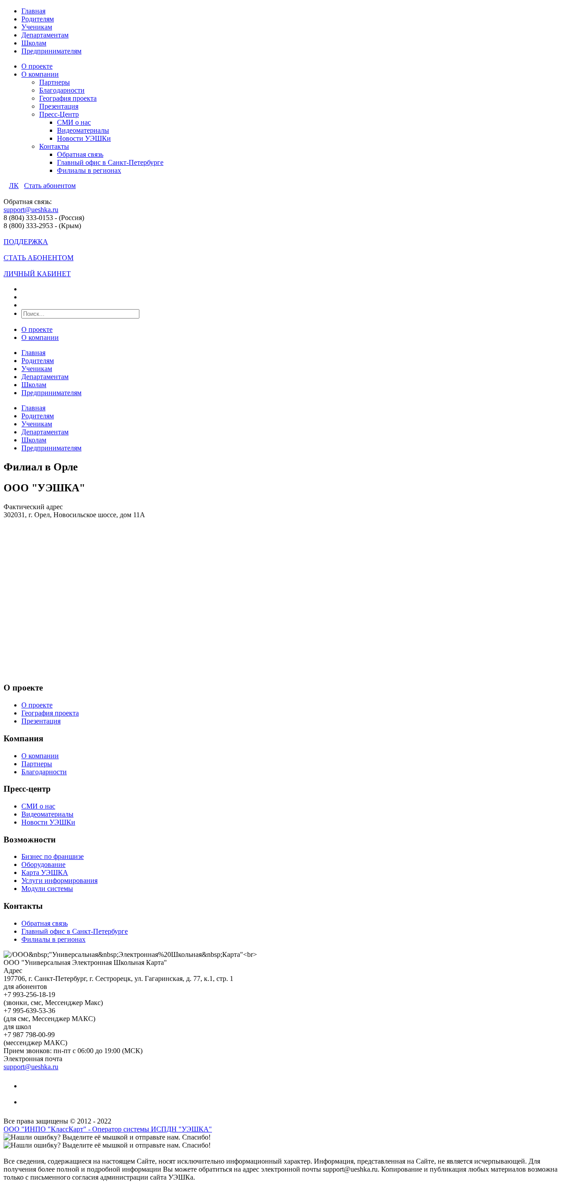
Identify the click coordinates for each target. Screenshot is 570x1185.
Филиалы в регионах (89, 170)
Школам (33, 43)
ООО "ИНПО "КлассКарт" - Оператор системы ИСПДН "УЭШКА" (108, 1129)
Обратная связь (80, 154)
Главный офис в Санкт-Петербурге (110, 162)
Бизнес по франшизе (52, 856)
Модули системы (47, 888)
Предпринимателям (51, 51)
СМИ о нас (74, 122)
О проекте (37, 66)
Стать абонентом (50, 185)
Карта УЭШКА (44, 872)
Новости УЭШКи (84, 138)
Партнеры (54, 82)
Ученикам (36, 27)
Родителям (37, 19)
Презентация (58, 106)
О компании (40, 74)
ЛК (14, 185)
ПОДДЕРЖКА (26, 241)
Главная (33, 11)
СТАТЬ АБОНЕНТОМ (38, 258)
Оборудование (43, 864)
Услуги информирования (59, 880)
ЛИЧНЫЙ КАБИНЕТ (37, 274)
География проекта (68, 98)
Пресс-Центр (59, 114)
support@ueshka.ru (31, 209)
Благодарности (62, 90)
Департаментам (45, 35)
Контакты (54, 146)
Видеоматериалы (83, 130)
